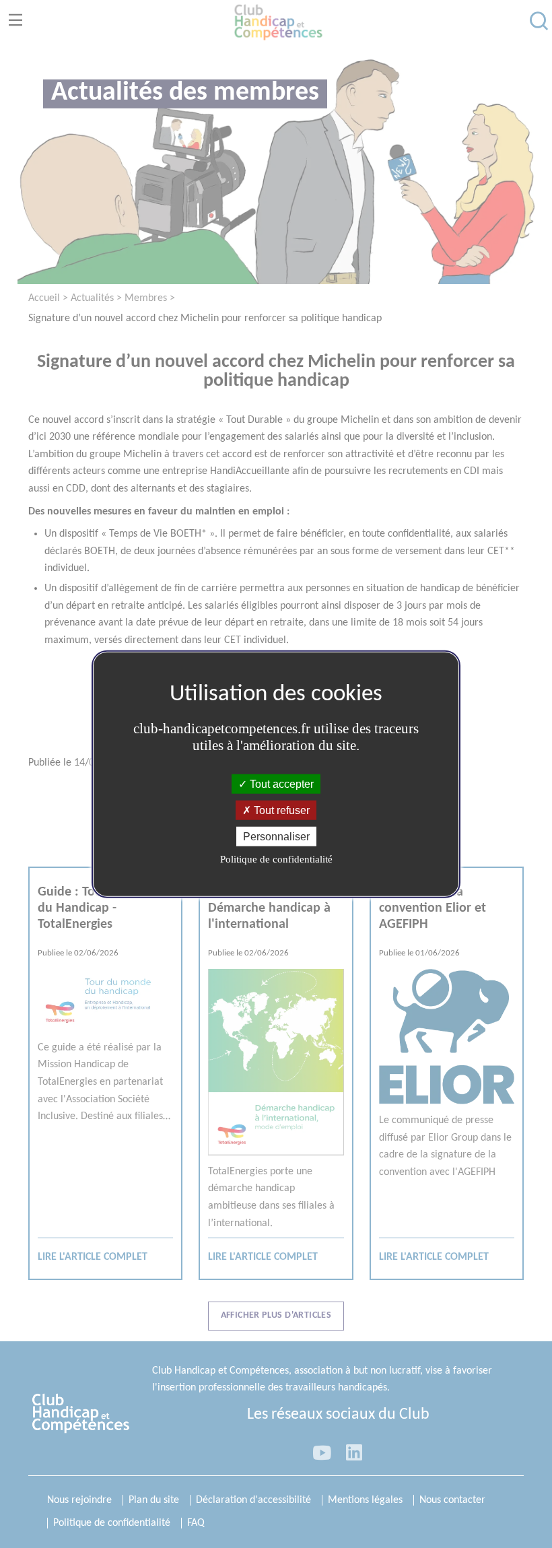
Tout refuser (280, 809)
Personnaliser (276, 836)
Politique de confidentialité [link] (276, 859)
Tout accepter (280, 783)
